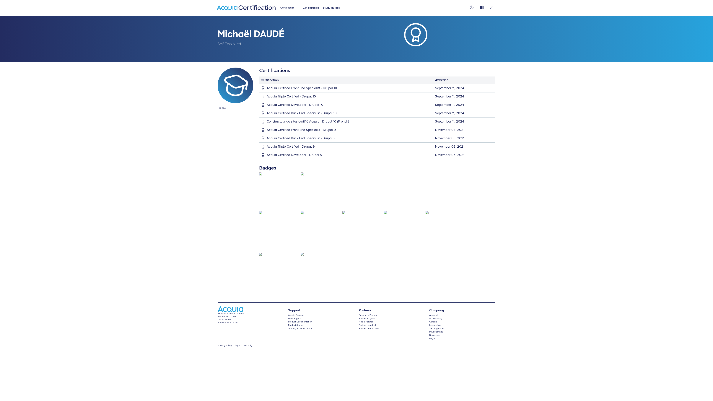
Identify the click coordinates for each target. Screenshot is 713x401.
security (248, 345)
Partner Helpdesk (367, 325)
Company (436, 310)
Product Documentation (300, 322)
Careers (433, 322)
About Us (434, 315)
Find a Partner (366, 322)
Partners (365, 310)
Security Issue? (437, 328)
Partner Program (367, 318)
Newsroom (434, 335)
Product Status (295, 325)
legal (237, 345)
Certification (287, 7)
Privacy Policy (436, 332)
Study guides (331, 7)
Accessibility (435, 318)
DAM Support (295, 318)
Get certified (311, 7)
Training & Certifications (300, 328)
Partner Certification (369, 328)
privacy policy (225, 345)
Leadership (435, 325)
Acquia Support (296, 315)
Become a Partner (368, 315)
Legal (432, 339)
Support (294, 310)
